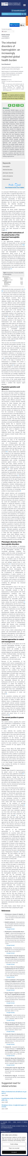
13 (9, 564)
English (5, 31)
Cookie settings (14, 1144)
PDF (23, 25)
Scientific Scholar (11, 1126)
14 (24, 602)
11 (8, 468)
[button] (24, 5)
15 (6, 694)
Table (23, 245)
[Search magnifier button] (25, 14)
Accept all (14, 1152)
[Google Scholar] (11, 929)
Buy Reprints (15, 25)
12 (18, 475)
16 (9, 715)
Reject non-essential (14, 1148)
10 (7, 451)
